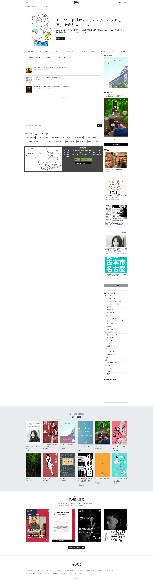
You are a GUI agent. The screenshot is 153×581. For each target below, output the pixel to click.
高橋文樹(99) (79, 137)
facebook (46, 573)
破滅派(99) (56, 137)
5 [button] (114, 139)
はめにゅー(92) (91, 137)
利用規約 (80, 571)
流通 (109, 343)
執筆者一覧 (50, 571)
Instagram (55, 573)
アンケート (111, 299)
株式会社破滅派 (30, 573)
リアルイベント (112, 304)
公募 (109, 307)
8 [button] (121, 139)
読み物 (123, 51)
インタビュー (44, 51)
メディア (57, 51)
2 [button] (107, 139)
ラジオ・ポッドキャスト (115, 321)
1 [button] (105, 139)
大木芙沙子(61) (94, 142)
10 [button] (126, 139)
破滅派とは (29, 571)
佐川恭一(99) (31, 137)
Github (80, 573)
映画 (109, 326)
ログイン (124, 2)
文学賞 (103, 51)
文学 (93, 51)
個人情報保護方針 (69, 571)
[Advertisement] (64, 109)
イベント (30, 51)
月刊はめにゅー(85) (32, 142)
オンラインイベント (114, 301)
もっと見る (116, 286)
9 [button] (124, 139)
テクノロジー (112, 335)
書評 (109, 374)
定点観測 (82, 51)
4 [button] (112, 139)
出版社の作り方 (112, 363)
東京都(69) (71, 142)
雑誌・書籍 (111, 329)
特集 (113, 51)
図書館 (110, 338)
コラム (109, 368)
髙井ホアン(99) (43, 137)
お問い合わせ (109, 571)
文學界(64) (82, 142)
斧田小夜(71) (59, 142)
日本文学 (110, 352)
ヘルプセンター (39, 571)
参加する (59, 571)
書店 (109, 340)
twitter (39, 573)
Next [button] (127, 117)
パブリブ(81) (47, 142)
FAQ (90, 159)
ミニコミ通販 (72, 573)
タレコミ (77, 159)
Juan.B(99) (67, 137)
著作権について (89, 571)
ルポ (109, 371)
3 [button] (110, 139)
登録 (120, 2)
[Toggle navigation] (27, 2)
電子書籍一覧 (117, 144)
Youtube (63, 573)
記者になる (84, 159)
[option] (116, 117)
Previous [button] (105, 117)
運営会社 (99, 571)
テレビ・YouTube (113, 318)
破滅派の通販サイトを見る (76, 547)
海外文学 (110, 354)
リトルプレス (111, 324)
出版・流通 (69, 51)
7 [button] (119, 139)
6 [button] (117, 139)
